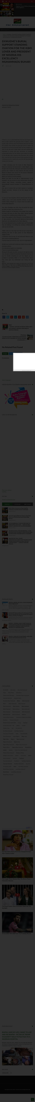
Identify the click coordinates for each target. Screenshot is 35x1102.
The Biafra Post (28, 370)
